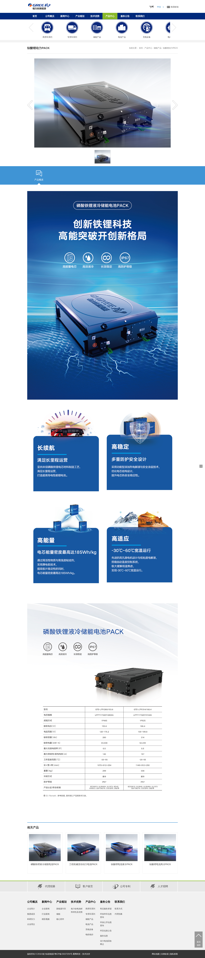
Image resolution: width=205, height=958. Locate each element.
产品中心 (148, 48)
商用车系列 (90, 909)
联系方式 (118, 909)
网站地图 (156, 954)
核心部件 (60, 919)
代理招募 (118, 914)
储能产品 (157, 48)
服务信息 (104, 936)
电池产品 (89, 924)
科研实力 (31, 919)
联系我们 (120, 901)
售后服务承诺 (106, 909)
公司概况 (32, 901)
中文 (159, 7)
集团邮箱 (175, 7)
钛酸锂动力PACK (170, 48)
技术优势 (76, 901)
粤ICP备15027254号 (63, 954)
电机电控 (89, 934)
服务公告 (105, 901)
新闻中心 (47, 901)
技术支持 (86, 954)
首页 (35, 16)
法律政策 (165, 954)
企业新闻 (45, 909)
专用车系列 (90, 914)
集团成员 (31, 914)
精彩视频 (45, 919)
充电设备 (89, 929)
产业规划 (61, 901)
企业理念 (31, 924)
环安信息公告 (106, 931)
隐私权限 (174, 954)
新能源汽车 (61, 909)
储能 (58, 914)
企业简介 (31, 909)
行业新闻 (45, 914)
